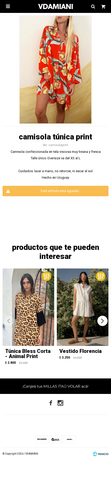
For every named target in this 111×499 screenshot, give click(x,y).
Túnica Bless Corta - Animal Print (28, 353)
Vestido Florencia (80, 351)
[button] (102, 321)
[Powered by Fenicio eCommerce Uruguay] (100, 454)
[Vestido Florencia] (82, 307)
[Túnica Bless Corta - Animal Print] (28, 307)
